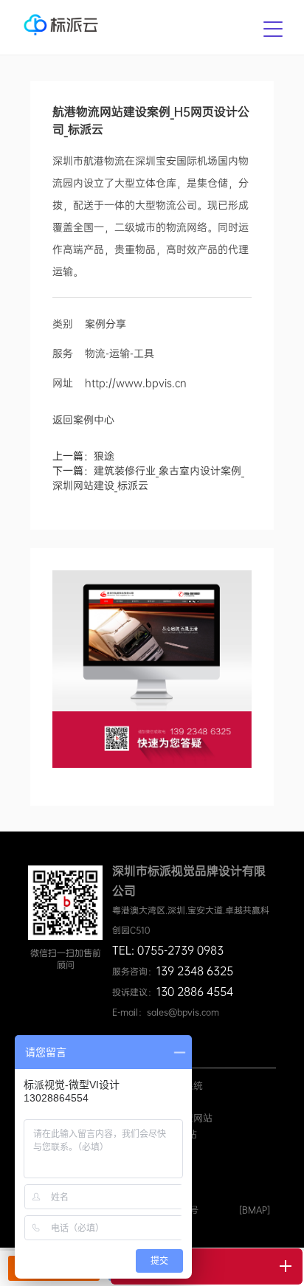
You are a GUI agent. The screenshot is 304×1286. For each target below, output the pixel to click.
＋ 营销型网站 (182, 1118)
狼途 (104, 456)
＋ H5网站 (174, 1134)
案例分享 (105, 324)
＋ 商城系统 (177, 1085)
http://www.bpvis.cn (136, 383)
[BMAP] (254, 1210)
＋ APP (167, 1102)
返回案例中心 (83, 419)
